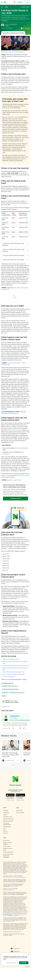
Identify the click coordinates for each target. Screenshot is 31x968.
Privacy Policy (12, 913)
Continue (23, 962)
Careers (5, 814)
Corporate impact (7, 816)
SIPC (22, 909)
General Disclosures (20, 914)
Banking (4, 695)
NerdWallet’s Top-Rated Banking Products (13, 692)
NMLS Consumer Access (8, 877)
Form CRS (20, 911)
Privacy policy (6, 846)
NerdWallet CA (16, 951)
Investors (5, 833)
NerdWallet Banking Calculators (10, 689)
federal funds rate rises (13, 430)
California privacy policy (7, 849)
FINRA (19, 909)
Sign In (20, 2)
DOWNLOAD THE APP (15, 498)
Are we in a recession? (9, 676)
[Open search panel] (14, 2)
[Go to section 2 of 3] (15, 764)
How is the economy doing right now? (14, 672)
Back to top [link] (6, 706)
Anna (14, 716)
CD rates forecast (16, 480)
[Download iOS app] (10, 795)
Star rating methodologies (7, 824)
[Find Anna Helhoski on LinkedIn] (16, 718)
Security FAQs (20, 812)
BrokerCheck (16, 915)
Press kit (5, 831)
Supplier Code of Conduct (7, 843)
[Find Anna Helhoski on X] (11, 718)
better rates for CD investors (21, 475)
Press (4, 828)
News (6, 6)
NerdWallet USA (16, 948)
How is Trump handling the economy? (13, 674)
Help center (19, 810)
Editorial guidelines (8, 821)
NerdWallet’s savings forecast (9, 413)
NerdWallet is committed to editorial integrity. (13, 51)
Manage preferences (11, 962)
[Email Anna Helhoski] (13, 718)
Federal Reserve (20, 638)
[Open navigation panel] (2, 2)
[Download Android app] (20, 795)
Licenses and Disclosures (20, 877)
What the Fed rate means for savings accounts (16, 665)
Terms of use (6, 840)
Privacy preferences (8, 852)
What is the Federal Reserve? (11, 659)
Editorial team (7, 826)
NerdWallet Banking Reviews (9, 686)
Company (5, 810)
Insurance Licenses (14, 886)
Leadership (6, 812)
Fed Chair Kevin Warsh (11, 117)
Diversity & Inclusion (8, 818)
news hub (19, 448)
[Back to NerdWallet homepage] (2, 7)
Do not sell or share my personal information (8, 856)
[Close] (28, 954)
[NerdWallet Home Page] (5, 2)
